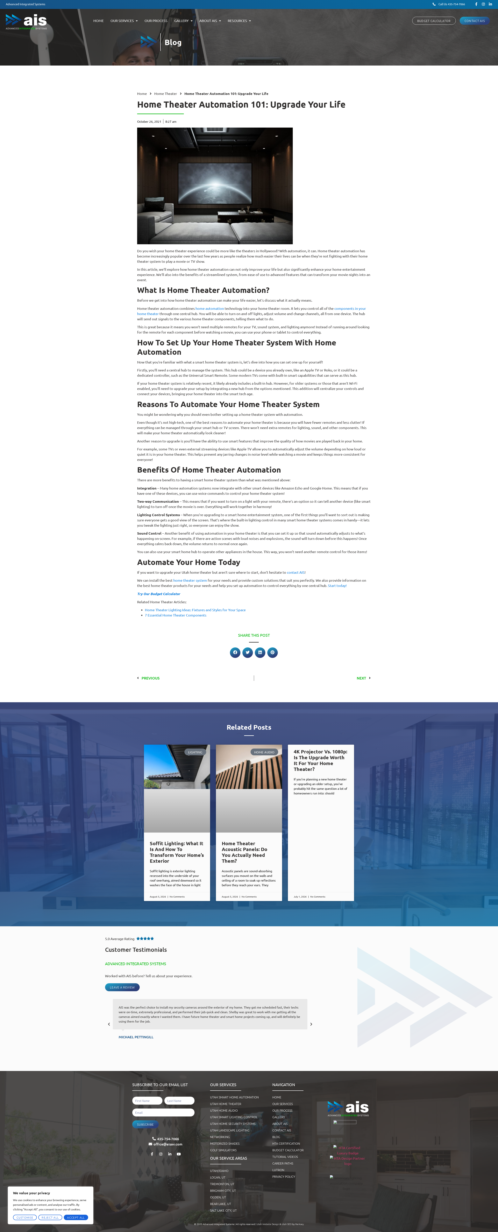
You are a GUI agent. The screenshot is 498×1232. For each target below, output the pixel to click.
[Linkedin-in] (490, 4)
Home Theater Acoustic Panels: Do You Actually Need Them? (244, 852)
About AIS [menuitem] (208, 20)
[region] (50, 1205)
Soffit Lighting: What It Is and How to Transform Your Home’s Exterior (177, 852)
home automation (210, 308)
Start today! (337, 585)
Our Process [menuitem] (156, 20)
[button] (235, 652)
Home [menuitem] (98, 20)
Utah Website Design (268, 1224)
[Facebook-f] (476, 4)
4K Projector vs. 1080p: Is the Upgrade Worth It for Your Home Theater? (320, 760)
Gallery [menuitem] (181, 20)
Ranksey (299, 1224)
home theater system (190, 580)
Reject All (50, 1217)
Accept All (76, 1217)
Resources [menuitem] (237, 20)
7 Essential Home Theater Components (175, 615)
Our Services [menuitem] (122, 20)
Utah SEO (287, 1224)
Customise (25, 1217)
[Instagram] (483, 4)
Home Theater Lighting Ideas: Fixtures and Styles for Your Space (195, 610)
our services (223, 1084)
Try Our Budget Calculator (158, 593)
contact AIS (296, 572)
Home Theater (165, 93)
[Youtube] (178, 1154)
